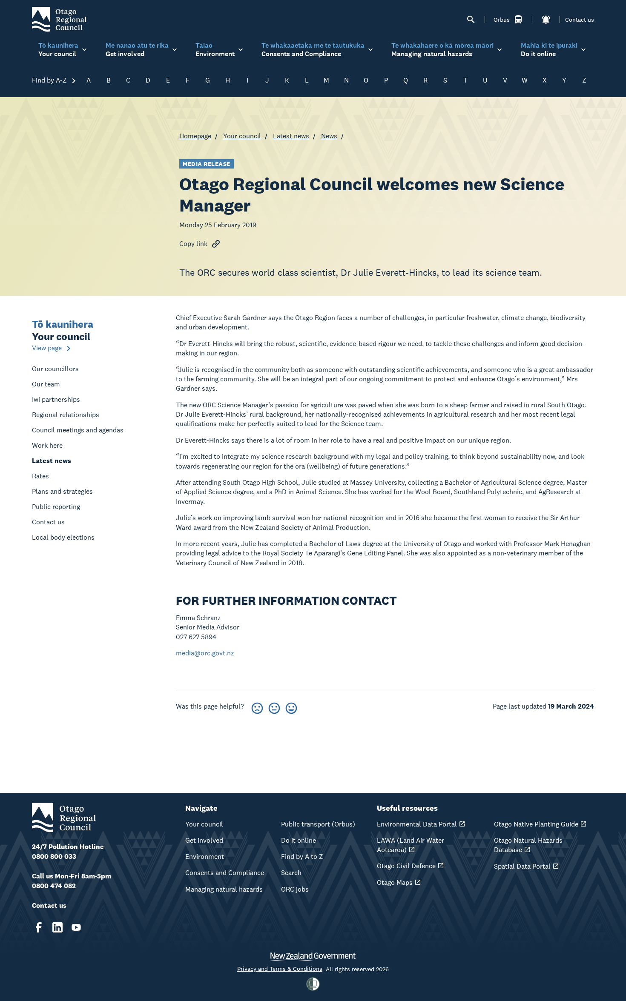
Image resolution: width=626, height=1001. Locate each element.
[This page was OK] (274, 706)
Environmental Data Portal (417, 824)
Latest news (291, 136)
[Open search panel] (471, 19)
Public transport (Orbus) (318, 824)
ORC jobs (295, 889)
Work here (47, 445)
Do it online (298, 840)
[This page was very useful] (291, 706)
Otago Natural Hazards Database (528, 845)
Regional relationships (65, 414)
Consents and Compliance (224, 872)
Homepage (195, 136)
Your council (242, 136)
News (329, 136)
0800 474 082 (54, 885)
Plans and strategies (62, 491)
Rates (40, 476)
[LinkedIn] (57, 927)
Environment (204, 856)
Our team (46, 384)
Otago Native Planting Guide (536, 824)
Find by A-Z (50, 80)
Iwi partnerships (56, 399)
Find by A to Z (302, 856)
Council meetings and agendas (77, 430)
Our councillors (55, 368)
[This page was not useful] (257, 706)
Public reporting (56, 506)
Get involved (204, 840)
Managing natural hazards (224, 889)
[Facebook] (39, 927)
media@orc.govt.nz (205, 653)
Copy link (193, 243)
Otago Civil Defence (406, 865)
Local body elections (63, 537)
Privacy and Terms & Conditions (279, 968)
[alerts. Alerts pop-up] (545, 19)
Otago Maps (395, 882)
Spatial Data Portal (522, 866)
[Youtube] (76, 927)
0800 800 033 (54, 856)
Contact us (579, 20)
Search (291, 872)
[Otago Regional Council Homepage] (59, 18)
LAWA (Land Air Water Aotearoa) (410, 845)
